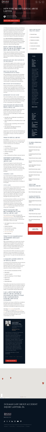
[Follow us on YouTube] (18, 421)
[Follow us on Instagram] (14, 421)
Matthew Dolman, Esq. (12, 16)
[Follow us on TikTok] (4, 421)
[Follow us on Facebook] (9, 421)
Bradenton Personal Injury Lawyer (34, 180)
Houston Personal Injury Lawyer (35, 216)
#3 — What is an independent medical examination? (35, 124)
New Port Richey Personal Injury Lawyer (35, 161)
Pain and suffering (8, 231)
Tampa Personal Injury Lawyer (35, 158)
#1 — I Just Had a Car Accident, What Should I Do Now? (34, 63)
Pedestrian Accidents (34, 40)
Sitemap (27, 426)
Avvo (14, 356)
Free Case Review (11, 360)
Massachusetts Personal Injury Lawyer (35, 201)
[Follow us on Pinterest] (21, 421)
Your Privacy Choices (20, 426)
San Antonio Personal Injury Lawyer (34, 220)
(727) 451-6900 (11, 308)
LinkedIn (11, 356)
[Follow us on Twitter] (7, 421)
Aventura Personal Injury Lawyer (35, 172)
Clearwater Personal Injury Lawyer (34, 150)
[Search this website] (36, 2)
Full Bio (6, 356)
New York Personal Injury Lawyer (35, 189)
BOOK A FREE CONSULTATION (11, 20)
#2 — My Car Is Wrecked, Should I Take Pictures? (34, 116)
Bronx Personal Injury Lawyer (35, 191)
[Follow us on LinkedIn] (12, 421)
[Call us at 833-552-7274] (40, 2)
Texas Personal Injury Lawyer (35, 213)
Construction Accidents (35, 45)
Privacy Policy (12, 426)
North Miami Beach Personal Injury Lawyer (35, 166)
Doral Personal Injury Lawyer (35, 169)
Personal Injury (33, 34)
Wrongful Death (33, 48)
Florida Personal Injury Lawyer (35, 147)
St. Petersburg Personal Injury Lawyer (35, 154)
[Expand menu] (43, 2)
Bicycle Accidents (34, 43)
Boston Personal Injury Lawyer (35, 204)
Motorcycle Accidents (34, 37)
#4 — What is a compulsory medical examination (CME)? (34, 132)
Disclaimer (6, 426)
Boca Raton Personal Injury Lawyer (34, 175)
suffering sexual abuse (8, 216)
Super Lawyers (19, 356)
